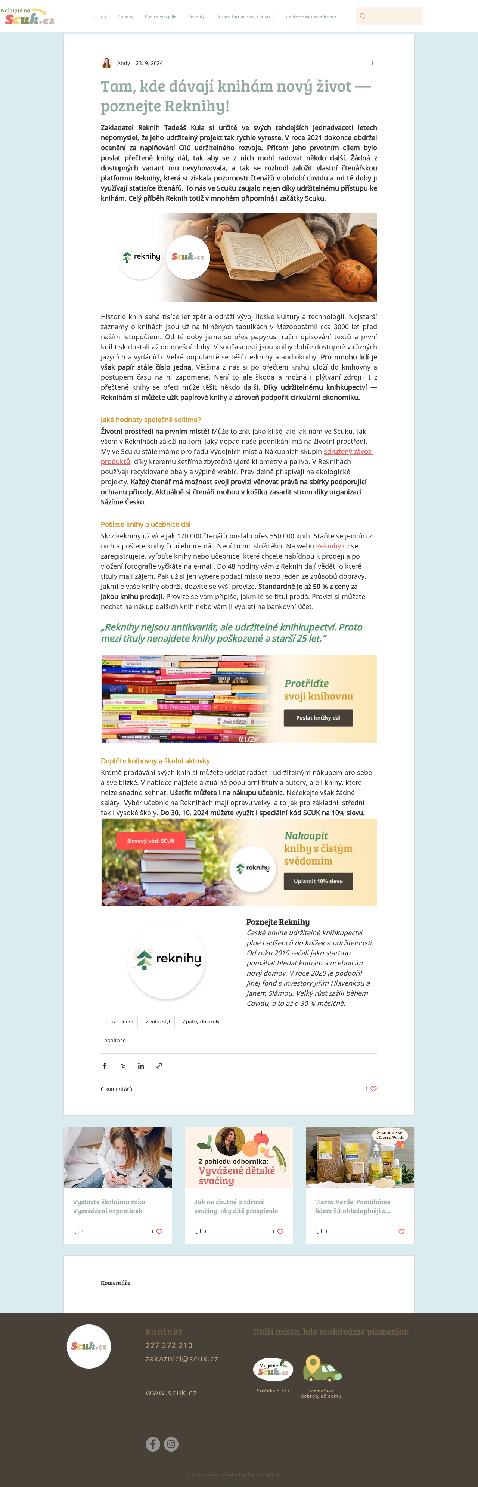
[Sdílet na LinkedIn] (141, 1065)
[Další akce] (372, 62)
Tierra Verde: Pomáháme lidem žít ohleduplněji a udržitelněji (353, 1206)
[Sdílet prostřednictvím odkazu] (159, 1065)
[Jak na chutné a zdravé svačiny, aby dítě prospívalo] (239, 1157)
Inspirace (114, 1040)
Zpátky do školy (201, 1021)
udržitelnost (119, 1021)
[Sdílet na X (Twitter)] (122, 1065)
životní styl (158, 1021)
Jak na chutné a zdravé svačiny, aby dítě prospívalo (236, 1206)
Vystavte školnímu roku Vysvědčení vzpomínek (109, 1206)
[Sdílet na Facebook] (104, 1065)
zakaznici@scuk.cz (182, 1359)
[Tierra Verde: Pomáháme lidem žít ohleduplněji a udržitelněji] (360, 1157)
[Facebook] (153, 1444)
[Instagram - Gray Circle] (171, 1444)
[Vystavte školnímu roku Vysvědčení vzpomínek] (118, 1157)
